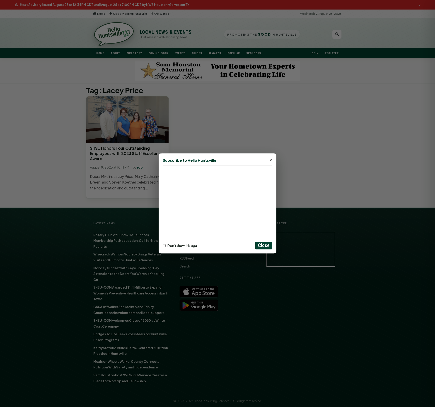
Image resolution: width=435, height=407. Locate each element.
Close (264, 245)
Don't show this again (183, 245)
